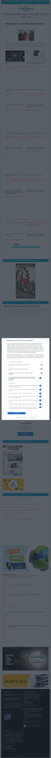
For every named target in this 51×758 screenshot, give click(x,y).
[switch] (41, 365)
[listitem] (25, 362)
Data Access (25, 417)
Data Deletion (18, 417)
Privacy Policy (32, 417)
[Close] (47, 340)
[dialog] (25, 379)
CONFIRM (16, 413)
